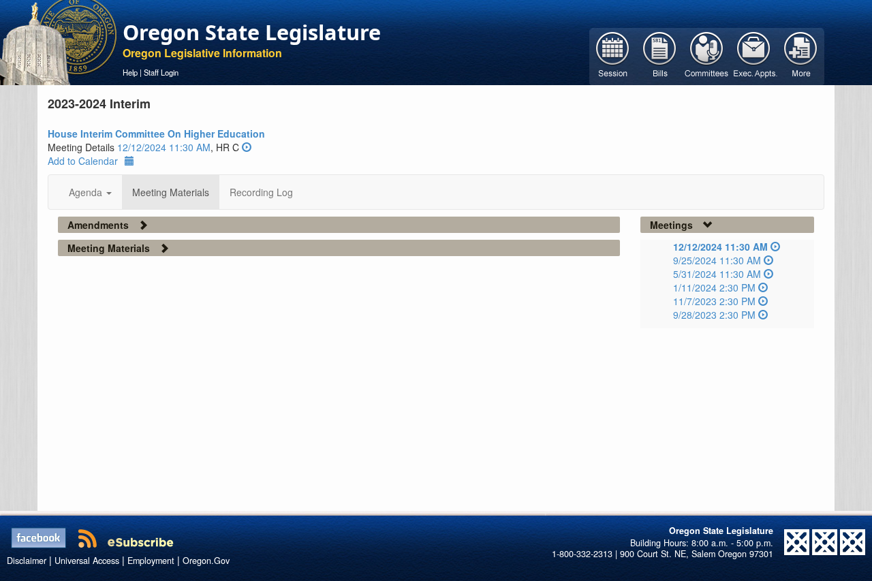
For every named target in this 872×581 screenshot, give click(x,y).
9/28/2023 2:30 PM (714, 314)
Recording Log (261, 192)
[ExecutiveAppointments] (753, 55)
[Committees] (706, 55)
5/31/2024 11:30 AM (717, 274)
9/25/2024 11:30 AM (717, 260)
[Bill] (659, 55)
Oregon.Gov (206, 560)
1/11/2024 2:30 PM (714, 287)
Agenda (87, 192)
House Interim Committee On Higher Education (156, 133)
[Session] (612, 55)
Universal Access (86, 560)
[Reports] (800, 55)
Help (130, 72)
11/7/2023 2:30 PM (714, 301)
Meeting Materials (170, 192)
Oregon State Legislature (252, 32)
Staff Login (161, 72)
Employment (150, 560)
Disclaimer (26, 560)
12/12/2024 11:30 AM (164, 147)
